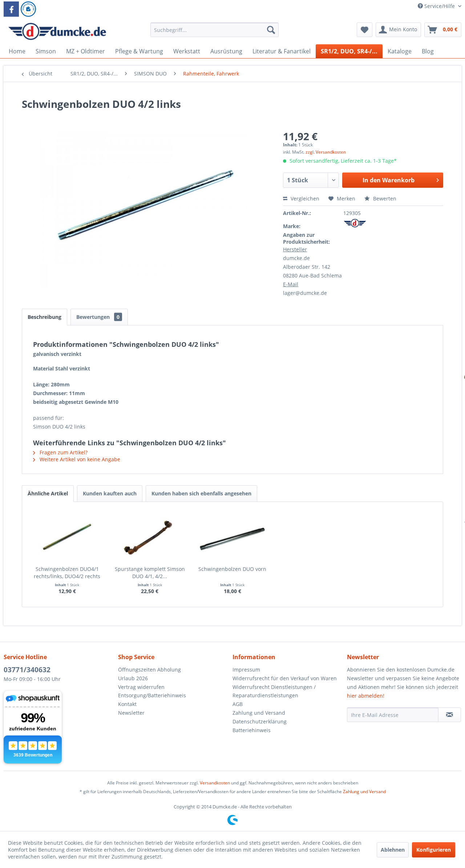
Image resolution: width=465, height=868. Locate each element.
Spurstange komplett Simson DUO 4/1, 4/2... (150, 572)
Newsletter (131, 712)
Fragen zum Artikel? (63, 452)
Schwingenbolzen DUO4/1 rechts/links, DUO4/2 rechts (67, 572)
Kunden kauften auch (110, 493)
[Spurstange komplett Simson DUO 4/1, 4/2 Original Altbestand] (150, 536)
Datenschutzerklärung (259, 721)
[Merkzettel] (364, 30)
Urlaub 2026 (133, 678)
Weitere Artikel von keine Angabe (79, 459)
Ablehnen (393, 849)
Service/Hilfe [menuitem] (439, 6)
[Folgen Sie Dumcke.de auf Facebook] (11, 9)
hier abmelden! (365, 695)
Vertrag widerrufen (141, 687)
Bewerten (384, 198)
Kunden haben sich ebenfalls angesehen (201, 493)
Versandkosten (215, 783)
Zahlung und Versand (258, 712)
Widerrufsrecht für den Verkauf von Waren (284, 678)
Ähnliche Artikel (48, 493)
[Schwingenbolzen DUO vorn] (232, 536)
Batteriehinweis (251, 730)
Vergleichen (304, 198)
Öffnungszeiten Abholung (149, 669)
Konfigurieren (433, 849)
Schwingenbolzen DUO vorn (232, 568)
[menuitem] (214, 33)
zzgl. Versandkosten (326, 152)
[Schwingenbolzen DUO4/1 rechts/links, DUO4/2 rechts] (67, 536)
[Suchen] (271, 30)
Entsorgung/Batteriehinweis (152, 695)
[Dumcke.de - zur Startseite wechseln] (57, 32)
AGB (237, 704)
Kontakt (127, 704)
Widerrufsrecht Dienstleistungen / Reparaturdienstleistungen (274, 691)
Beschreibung (44, 316)
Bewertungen (98, 316)
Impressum (246, 669)
